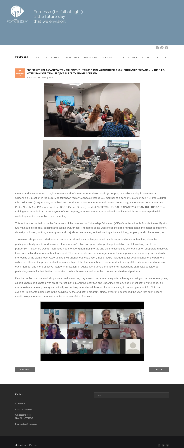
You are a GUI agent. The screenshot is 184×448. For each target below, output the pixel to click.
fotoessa (32, 78)
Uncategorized (47, 78)
